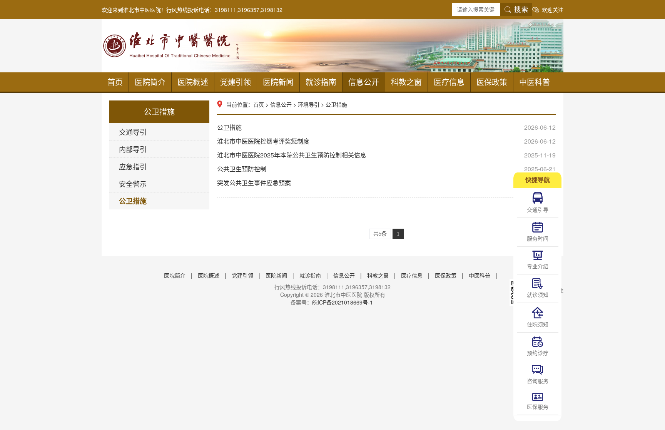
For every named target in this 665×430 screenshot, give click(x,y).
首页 (115, 81)
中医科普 (534, 81)
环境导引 (308, 104)
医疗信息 (449, 81)
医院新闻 (278, 81)
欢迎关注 (552, 9)
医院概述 (192, 81)
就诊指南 (321, 81)
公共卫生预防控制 (386, 168)
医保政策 (491, 81)
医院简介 (150, 81)
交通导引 (133, 132)
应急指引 (133, 166)
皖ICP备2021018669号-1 (342, 302)
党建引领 (235, 81)
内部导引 (133, 149)
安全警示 (133, 184)
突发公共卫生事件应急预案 (386, 182)
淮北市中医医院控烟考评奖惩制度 (386, 141)
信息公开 (363, 81)
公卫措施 (133, 201)
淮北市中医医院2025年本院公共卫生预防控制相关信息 (386, 155)
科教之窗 (406, 81)
